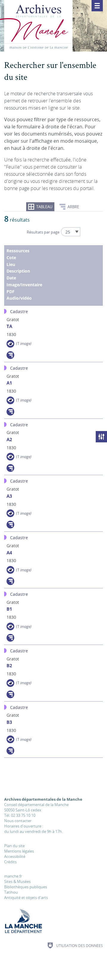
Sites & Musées (17, 881)
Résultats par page (43, 232)
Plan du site (14, 845)
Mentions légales (19, 851)
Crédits (10, 861)
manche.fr (13, 876)
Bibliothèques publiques (25, 886)
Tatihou (11, 892)
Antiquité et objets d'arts (26, 897)
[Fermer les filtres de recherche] (101, 436)
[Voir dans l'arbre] (10, 355)
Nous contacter (18, 820)
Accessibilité (14, 856)
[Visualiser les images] (10, 344)
